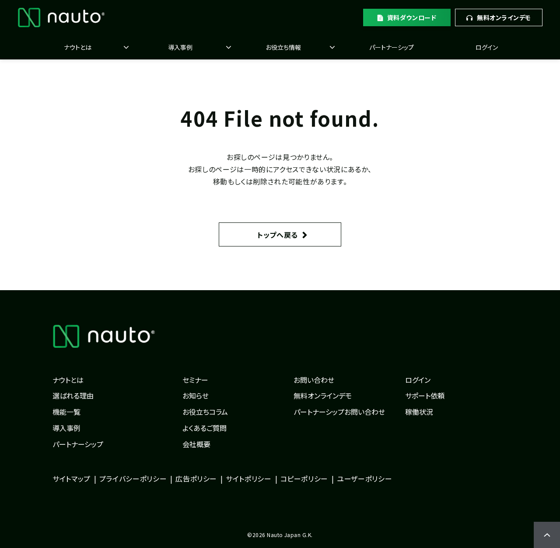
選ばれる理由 (73, 395)
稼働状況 (419, 411)
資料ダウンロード (411, 17)
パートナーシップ (391, 47)
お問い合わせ (314, 380)
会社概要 (196, 444)
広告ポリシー (196, 478)
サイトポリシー (248, 478)
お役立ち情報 (283, 47)
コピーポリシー (304, 478)
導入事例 (180, 47)
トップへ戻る (277, 234)
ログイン (487, 47)
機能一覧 (66, 411)
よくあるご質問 (204, 428)
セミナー (195, 380)
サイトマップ (71, 478)
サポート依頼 (424, 395)
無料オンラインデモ (504, 17)
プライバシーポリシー (133, 478)
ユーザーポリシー (364, 478)
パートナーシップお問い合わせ (339, 411)
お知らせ (195, 395)
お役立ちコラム (205, 411)
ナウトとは (77, 47)
